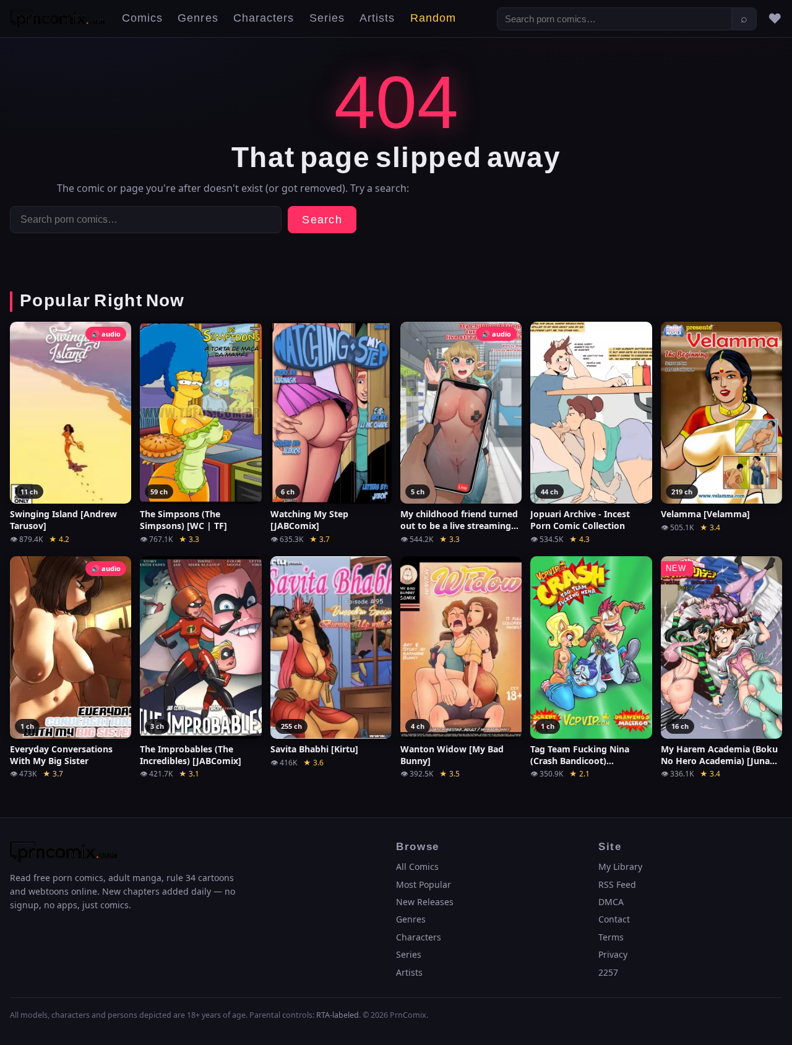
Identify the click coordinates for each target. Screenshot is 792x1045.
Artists (377, 18)
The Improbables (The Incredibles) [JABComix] (190, 755)
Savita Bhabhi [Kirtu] (314, 749)
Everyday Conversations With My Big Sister (61, 755)
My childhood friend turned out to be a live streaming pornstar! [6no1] (459, 520)
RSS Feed (617, 884)
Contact (614, 919)
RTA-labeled (337, 1015)
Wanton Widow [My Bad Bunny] (452, 755)
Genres (198, 18)
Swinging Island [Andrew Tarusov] (63, 520)
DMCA (611, 902)
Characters (264, 18)
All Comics (417, 866)
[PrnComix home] (57, 18)
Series (327, 18)
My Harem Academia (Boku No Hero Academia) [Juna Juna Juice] (719, 755)
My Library (620, 866)
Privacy (612, 954)
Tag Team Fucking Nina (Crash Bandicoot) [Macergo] (579, 755)
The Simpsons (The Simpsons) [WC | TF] (183, 520)
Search (322, 219)
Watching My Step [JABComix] (309, 520)
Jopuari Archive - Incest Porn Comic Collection (580, 520)
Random (433, 18)
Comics (142, 18)
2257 (608, 972)
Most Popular (423, 884)
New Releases (425, 902)
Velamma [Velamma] (705, 514)
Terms (611, 937)
